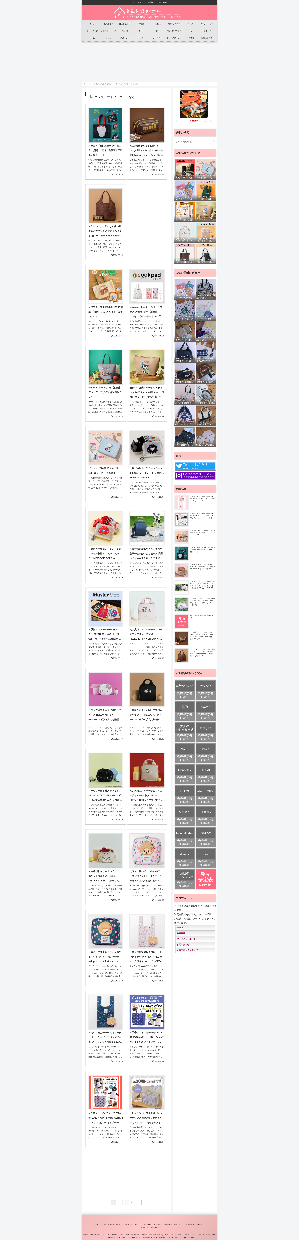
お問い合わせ (183, 944)
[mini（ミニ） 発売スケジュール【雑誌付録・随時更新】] (205, 858)
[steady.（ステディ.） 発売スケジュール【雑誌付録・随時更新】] (184, 858)
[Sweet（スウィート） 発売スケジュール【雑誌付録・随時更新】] (205, 710)
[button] (214, 141)
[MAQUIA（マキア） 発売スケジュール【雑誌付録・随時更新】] (205, 731)
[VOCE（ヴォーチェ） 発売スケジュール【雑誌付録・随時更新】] (184, 752)
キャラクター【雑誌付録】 (194, 1225)
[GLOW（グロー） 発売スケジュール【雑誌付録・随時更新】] (184, 795)
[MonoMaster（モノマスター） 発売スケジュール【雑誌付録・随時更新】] (184, 837)
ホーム (97, 1225)
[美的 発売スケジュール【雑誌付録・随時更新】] (184, 710)
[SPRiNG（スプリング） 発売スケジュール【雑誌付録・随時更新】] (205, 816)
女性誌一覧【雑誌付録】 (173, 1225)
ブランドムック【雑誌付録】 (149, 1228)
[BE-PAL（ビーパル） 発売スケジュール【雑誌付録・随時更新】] (205, 773)
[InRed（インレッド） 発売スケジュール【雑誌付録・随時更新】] (205, 752)
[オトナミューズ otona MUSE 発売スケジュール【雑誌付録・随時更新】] (205, 795)
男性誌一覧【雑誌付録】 (152, 1225)
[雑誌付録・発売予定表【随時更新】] (205, 879)
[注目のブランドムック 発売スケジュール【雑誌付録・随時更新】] (184, 879)
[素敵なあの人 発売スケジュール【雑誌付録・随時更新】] (184, 689)
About (180, 928)
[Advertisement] (149, 60)
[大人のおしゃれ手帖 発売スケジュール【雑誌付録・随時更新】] (184, 731)
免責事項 (181, 933)
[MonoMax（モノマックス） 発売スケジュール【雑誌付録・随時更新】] (184, 773)
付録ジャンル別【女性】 (132, 1225)
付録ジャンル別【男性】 (112, 1225)
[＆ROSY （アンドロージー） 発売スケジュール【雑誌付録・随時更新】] (205, 837)
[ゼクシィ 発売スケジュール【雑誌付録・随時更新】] (205, 689)
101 (132, 1203)
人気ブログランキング (187, 950)
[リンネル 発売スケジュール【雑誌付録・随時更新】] (184, 816)
